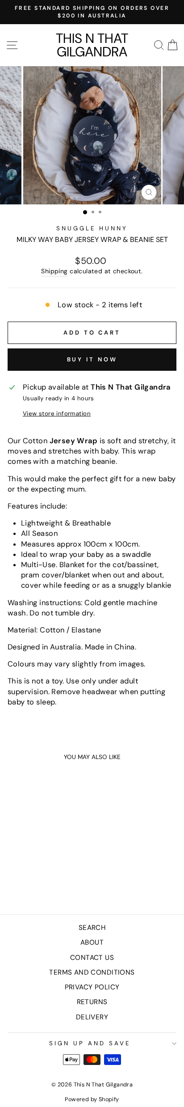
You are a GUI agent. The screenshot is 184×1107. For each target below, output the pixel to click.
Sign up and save (89, 1043)
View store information (57, 413)
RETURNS (92, 1001)
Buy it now (92, 359)
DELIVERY (92, 1017)
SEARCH (92, 927)
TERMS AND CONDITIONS (91, 972)
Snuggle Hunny (92, 228)
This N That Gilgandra (92, 45)
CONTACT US (92, 957)
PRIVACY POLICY (92, 987)
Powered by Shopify (92, 1099)
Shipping (54, 271)
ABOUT (92, 942)
